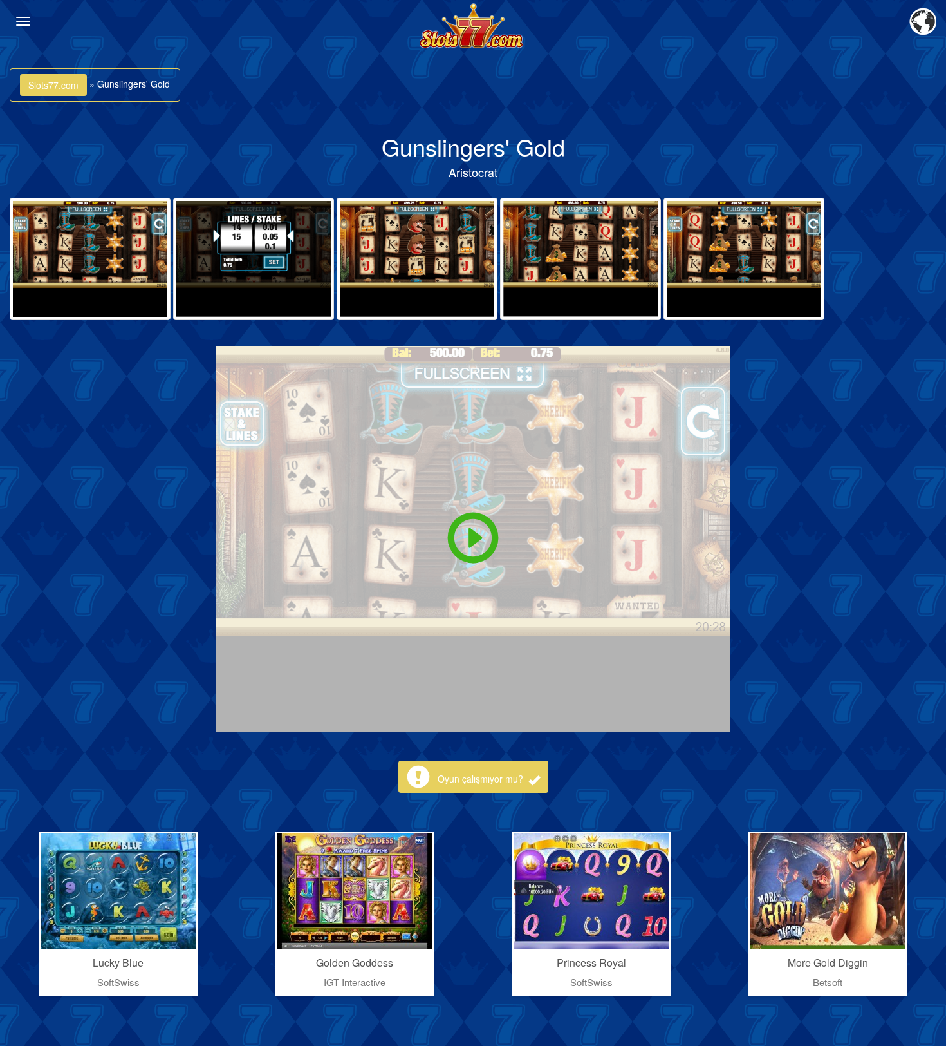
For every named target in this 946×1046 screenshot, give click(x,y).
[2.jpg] (253, 259)
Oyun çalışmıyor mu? (482, 778)
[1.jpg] (90, 259)
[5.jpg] (743, 259)
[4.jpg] (580, 259)
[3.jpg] (417, 259)
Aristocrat (473, 172)
